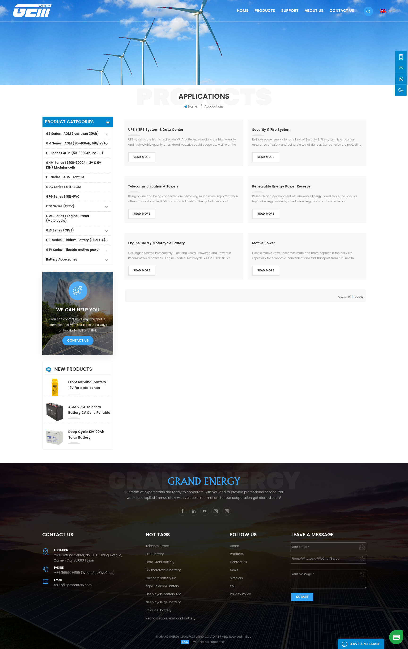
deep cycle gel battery (163, 602)
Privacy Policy (240, 594)
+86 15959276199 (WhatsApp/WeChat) (84, 573)
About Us (314, 11)
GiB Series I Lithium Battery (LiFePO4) (75, 240)
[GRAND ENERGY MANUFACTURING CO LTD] (38, 10)
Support (289, 11)
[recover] (396, 637)
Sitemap (236, 578)
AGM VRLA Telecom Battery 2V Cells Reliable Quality (89, 410)
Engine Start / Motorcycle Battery (156, 243)
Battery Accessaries (61, 259)
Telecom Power (157, 546)
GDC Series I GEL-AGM (63, 187)
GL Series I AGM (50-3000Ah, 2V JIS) (74, 153)
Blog (248, 637)
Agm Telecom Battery (162, 586)
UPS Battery (155, 554)
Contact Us (342, 11)
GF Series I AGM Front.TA (65, 177)
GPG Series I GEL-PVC (63, 196)
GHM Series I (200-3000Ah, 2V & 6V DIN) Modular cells (73, 165)
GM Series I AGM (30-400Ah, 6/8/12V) (75, 143)
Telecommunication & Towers (153, 186)
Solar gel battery (158, 610)
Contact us (238, 562)
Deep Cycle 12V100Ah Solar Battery (86, 434)
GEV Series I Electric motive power (73, 250)
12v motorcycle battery (163, 570)
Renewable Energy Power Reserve (281, 186)
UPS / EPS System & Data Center (155, 129)
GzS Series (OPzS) (60, 230)
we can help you (77, 310)
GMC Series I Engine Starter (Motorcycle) (67, 218)
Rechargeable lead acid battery (170, 618)
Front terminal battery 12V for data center (87, 385)
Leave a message (364, 644)
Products (265, 11)
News (234, 570)
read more (141, 157)
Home (242, 11)
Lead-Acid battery (160, 562)
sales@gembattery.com (73, 585)
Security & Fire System (271, 129)
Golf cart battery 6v (161, 578)
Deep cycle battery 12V (163, 594)
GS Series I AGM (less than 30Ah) (72, 133)
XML (233, 586)
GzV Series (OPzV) (60, 206)
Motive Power (263, 243)
